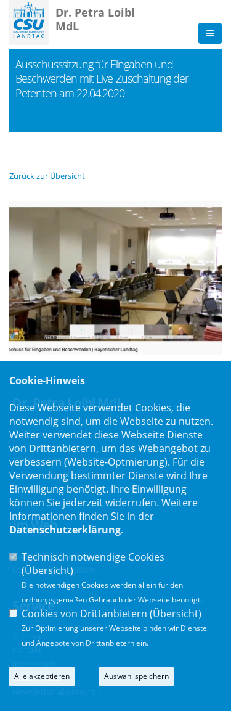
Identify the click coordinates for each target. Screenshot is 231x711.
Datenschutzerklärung (65, 529)
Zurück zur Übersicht (47, 175)
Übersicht (47, 570)
